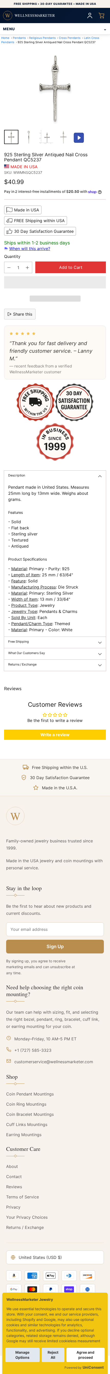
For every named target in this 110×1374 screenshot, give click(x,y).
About (12, 1166)
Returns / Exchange (25, 1227)
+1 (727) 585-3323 (32, 1050)
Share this (22, 314)
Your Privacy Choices (27, 1217)
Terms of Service (22, 1196)
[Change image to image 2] (28, 137)
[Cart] (101, 15)
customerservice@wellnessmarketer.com (53, 1061)
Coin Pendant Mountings (30, 1094)
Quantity (12, 256)
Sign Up (55, 946)
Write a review (55, 734)
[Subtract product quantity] (9, 267)
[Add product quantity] (27, 267)
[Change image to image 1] (11, 137)
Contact (14, 1176)
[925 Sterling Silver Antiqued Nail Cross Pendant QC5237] (55, 88)
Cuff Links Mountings (26, 1124)
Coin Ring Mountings (26, 1104)
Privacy (13, 1207)
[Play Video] (79, 138)
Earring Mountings (23, 1134)
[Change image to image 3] (46, 137)
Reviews (14, 1186)
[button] (55, 282)
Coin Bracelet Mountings (30, 1114)
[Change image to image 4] (63, 137)
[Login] (89, 15)
